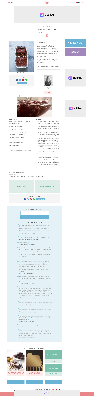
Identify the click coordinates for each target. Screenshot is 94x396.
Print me (59, 39)
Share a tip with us (53, 382)
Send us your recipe (15, 382)
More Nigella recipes (47, 26)
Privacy (13, 394)
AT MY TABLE (52, 32)
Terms (8, 394)
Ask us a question (34, 382)
